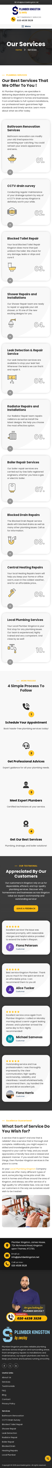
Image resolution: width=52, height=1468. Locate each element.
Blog (4, 1394)
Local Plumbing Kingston (22, 1168)
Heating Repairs (10, 1450)
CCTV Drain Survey (11, 1419)
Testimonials (8, 1386)
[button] (26, 26)
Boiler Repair (8, 1441)
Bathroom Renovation (13, 1415)
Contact (6, 1399)
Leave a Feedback (26, 908)
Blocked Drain (8, 1446)
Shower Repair (9, 1428)
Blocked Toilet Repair (12, 1424)
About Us (6, 1377)
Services (6, 1381)
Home (19, 49)
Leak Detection (9, 1433)
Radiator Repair (9, 1437)
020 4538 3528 (19, 1265)
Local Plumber (9, 1454)
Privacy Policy (8, 1403)
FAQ (4, 1390)
